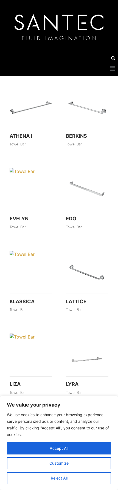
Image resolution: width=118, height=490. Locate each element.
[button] (112, 68)
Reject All (59, 478)
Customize (59, 463)
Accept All (59, 448)
